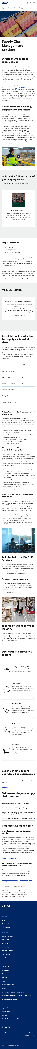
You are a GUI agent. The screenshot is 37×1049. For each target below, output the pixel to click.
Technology (17, 683)
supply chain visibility (19, 88)
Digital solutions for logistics (9, 8)
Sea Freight (5, 943)
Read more (5, 787)
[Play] (18, 156)
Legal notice (6, 1008)
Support (4, 988)
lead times (16, 249)
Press (3, 981)
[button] (11, 232)
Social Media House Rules (9, 999)
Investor (4, 977)
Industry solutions (7, 936)
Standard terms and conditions (11, 1019)
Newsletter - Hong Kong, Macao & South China (16, 996)
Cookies (4, 1015)
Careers (4, 974)
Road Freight (6, 947)
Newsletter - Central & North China (13, 992)
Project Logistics (7, 951)
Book (3, 920)
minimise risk (5, 279)
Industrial (16, 723)
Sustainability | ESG (8, 985)
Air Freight (5, 940)
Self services (6, 927)
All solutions (6, 958)
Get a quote (6, 924)
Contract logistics (7, 954)
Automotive (17, 662)
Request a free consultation (10, 880)
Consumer (16, 744)
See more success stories (9, 858)
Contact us (5, 966)
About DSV (5, 970)
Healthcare (16, 703)
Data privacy (6, 1011)
